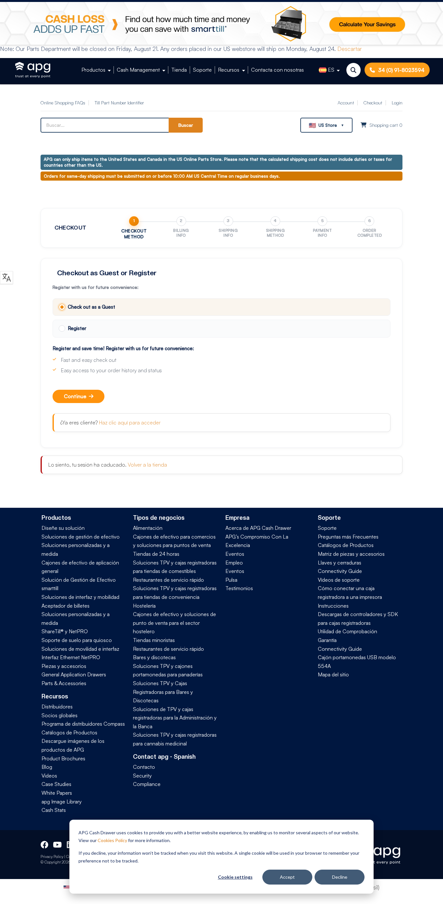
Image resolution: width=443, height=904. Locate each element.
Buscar (185, 125)
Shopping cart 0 (385, 125)
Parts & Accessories (64, 683)
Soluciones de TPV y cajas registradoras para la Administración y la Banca (175, 718)
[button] (326, 125)
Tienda (179, 69)
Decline (339, 877)
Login (397, 102)
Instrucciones (333, 605)
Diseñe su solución (63, 528)
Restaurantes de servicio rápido (168, 580)
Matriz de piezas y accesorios (351, 554)
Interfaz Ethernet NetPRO (71, 657)
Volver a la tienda (147, 464)
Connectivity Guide (340, 571)
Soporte (202, 69)
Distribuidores (57, 706)
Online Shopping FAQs (63, 102)
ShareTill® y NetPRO (65, 631)
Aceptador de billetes (66, 605)
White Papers (57, 793)
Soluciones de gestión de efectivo (81, 536)
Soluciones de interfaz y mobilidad (80, 597)
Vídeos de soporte (339, 580)
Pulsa (231, 580)
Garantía (327, 640)
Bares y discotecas (154, 657)
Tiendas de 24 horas (156, 554)
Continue (75, 396)
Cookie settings (235, 877)
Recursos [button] (228, 69)
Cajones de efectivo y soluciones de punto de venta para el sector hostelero (174, 623)
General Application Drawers (74, 674)
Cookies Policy (112, 840)
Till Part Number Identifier (119, 102)
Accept (287, 877)
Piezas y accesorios (64, 666)
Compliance (147, 784)
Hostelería (144, 605)
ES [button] (331, 69)
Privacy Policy (52, 856)
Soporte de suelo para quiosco (77, 640)
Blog (47, 767)
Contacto (144, 767)
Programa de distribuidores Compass (83, 723)
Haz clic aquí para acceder (130, 422)
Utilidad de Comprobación (347, 631)
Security (142, 775)
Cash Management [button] (138, 69)
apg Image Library (62, 801)
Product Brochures (63, 758)
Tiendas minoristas (154, 640)
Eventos (234, 554)
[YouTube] (57, 843)
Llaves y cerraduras (339, 562)
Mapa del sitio (333, 674)
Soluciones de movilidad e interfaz (80, 649)
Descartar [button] (349, 48)
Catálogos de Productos (69, 732)
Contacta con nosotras (277, 69)
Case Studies (56, 784)
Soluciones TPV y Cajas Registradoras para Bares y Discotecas (163, 692)
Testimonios (239, 588)
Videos (49, 775)
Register (77, 328)
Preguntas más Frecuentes (348, 536)
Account (346, 102)
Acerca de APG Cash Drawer (258, 528)
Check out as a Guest (91, 307)
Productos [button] (93, 69)
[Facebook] (44, 843)
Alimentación (147, 528)
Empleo (234, 562)
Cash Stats (54, 810)
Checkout (373, 102)
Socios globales (60, 715)
